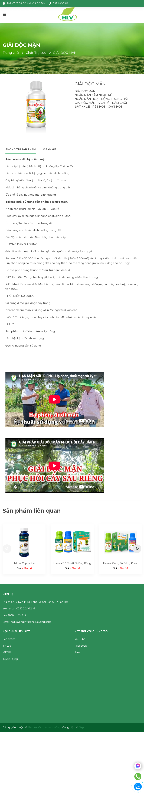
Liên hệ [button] (8, 594)
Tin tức (7, 645)
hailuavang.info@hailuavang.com (29, 10)
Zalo (77, 652)
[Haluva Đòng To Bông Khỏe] (120, 541)
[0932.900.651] (138, 776)
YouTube (80, 639)
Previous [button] (7, 548)
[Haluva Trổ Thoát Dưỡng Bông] (72, 541)
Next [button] (137, 548)
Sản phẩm (9, 639)
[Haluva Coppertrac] (24, 541)
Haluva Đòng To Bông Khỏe (120, 563)
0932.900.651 (61, 3)
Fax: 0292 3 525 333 (14, 615)
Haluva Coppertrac (24, 563)
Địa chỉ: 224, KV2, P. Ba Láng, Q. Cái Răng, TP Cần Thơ (35, 601)
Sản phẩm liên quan (32, 510)
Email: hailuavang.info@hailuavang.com (27, 621)
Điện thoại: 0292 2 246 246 (19, 608)
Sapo (82, 727)
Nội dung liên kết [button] (16, 631)
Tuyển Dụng (10, 659)
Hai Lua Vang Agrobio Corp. (45, 727)
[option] (24, 549)
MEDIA (7, 652)
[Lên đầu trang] (140, 797)
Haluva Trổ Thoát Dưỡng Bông (72, 563)
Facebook (81, 645)
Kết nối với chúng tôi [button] (92, 631)
